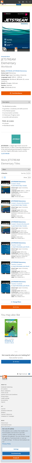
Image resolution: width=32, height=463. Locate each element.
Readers (3, 412)
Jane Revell (16, 185)
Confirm (18, 4)
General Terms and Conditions (9, 394)
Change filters (17, 302)
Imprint (3, 402)
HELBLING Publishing (6, 387)
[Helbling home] (4, 377)
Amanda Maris (5, 56)
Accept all (16, 458)
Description (5, 102)
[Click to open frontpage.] (2, 2)
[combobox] (8, 4)
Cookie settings (5, 398)
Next (29, 332)
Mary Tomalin (23, 185)
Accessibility (4, 400)
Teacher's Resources (6, 414)
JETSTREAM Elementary (20, 71)
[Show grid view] (2, 177)
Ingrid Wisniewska (18, 247)
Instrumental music (6, 424)
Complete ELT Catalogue (7, 416)
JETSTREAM (9, 71)
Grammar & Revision (6, 410)
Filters (4, 169)
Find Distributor (17, 93)
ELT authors (4, 389)
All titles (17, 307)
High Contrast (23, 374)
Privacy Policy (6, 444)
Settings (16, 449)
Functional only (16, 453)
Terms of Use (4, 392)
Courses (3, 408)
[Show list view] (5, 177)
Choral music (4, 423)
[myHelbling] (23, 2)
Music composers (5, 390)
